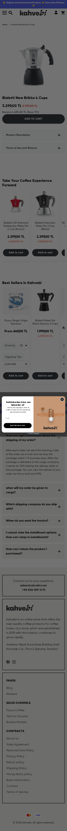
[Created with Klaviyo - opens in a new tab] (33, 433)
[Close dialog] (62, 399)
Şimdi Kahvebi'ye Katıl (17, 426)
